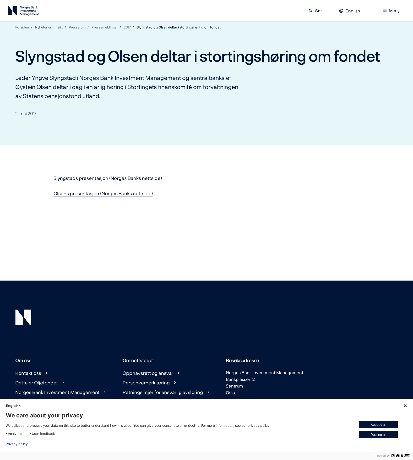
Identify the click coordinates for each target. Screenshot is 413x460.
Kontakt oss (28, 373)
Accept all (378, 424)
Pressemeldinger (105, 27)
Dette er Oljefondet (36, 382)
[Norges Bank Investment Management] (23, 11)
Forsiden (22, 27)
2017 (127, 27)
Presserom (77, 27)
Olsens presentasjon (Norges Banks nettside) (103, 193)
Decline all (378, 434)
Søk (315, 10)
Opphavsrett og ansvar (148, 373)
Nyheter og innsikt (49, 27)
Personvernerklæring (146, 382)
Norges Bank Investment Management (57, 392)
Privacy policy (17, 444)
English (12, 406)
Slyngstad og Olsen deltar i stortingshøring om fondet (179, 27)
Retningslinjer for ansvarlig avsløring (163, 392)
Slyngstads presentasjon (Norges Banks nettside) (108, 178)
